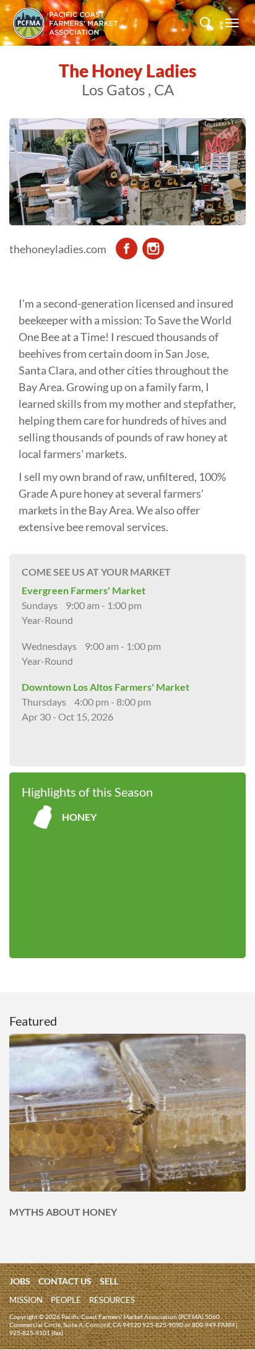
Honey (79, 817)
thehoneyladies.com (57, 249)
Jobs (19, 1281)
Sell (109, 1281)
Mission (26, 1300)
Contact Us (65, 1281)
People (66, 1300)
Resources (112, 1300)
